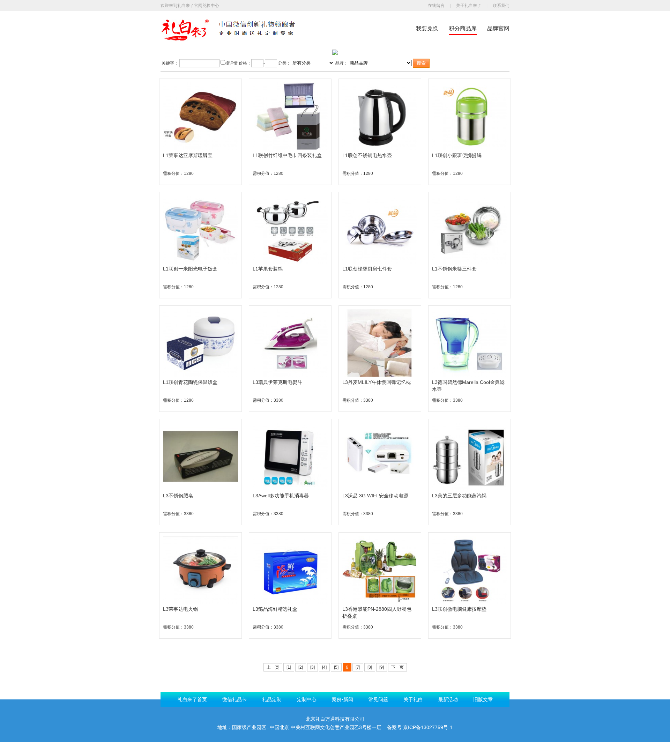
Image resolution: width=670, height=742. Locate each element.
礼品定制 (272, 699)
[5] (336, 667)
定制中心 (307, 699)
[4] (324, 667)
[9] (381, 667)
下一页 (397, 667)
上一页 (273, 667)
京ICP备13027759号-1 (428, 727)
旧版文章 (483, 699)
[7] (358, 667)
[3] (312, 667)
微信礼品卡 (234, 699)
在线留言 (436, 5)
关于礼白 (413, 699)
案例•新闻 (342, 699)
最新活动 (448, 699)
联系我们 (501, 5)
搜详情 (231, 63)
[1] (288, 667)
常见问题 (378, 699)
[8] (369, 667)
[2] (300, 667)
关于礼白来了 (468, 5)
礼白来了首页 (192, 699)
